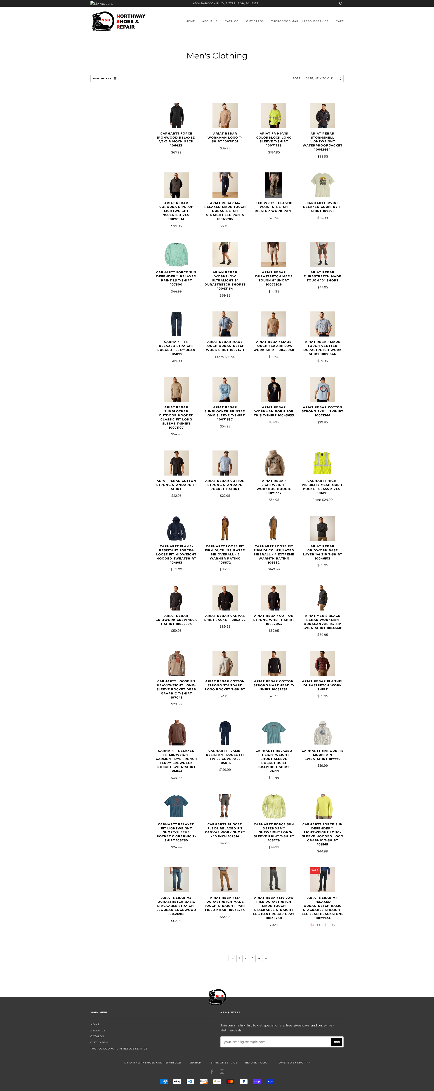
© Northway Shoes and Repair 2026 (153, 1062)
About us (209, 21)
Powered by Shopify (293, 1062)
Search (195, 1062)
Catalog (232, 21)
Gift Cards (255, 21)
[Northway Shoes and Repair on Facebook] (212, 1072)
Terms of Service (223, 1062)
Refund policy (257, 1062)
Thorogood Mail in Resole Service (299, 21)
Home (190, 21)
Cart (340, 21)
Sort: (297, 78)
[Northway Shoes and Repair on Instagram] (222, 1072)
